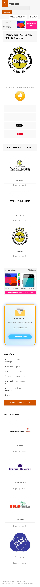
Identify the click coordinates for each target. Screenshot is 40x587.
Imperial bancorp (20, 482)
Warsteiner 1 (20, 180)
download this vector (21, 403)
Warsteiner (20, 251)
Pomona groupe (20, 557)
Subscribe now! (20, 337)
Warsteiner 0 (20, 216)
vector (14, 4)
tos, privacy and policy (25, 583)
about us (4, 583)
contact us (12, 583)
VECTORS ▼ (17, 16)
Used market (20, 519)
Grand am (20, 445)
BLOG (33, 16)
